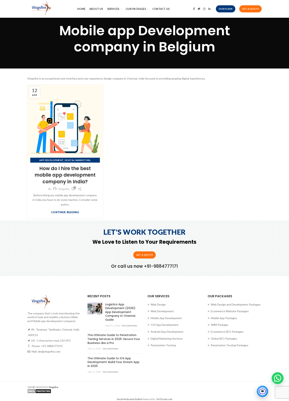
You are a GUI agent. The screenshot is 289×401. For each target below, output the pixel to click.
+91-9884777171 (161, 266)
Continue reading (65, 212)
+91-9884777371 (52, 346)
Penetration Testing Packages (229, 345)
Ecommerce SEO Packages (227, 331)
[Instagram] (204, 8)
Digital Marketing (77, 160)
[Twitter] (199, 8)
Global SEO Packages (224, 338)
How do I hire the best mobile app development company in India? (65, 175)
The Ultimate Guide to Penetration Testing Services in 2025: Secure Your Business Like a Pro (113, 339)
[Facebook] (194, 8)
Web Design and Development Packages (236, 304)
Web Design (158, 304)
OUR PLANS (226, 8)
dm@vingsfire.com (49, 351)
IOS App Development (165, 324)
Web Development (162, 311)
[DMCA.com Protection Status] (84, 391)
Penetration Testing (163, 345)
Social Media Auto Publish (130, 399)
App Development (51, 160)
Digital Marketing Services (167, 338)
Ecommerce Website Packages (230, 311)
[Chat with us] (262, 391)
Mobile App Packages (224, 318)
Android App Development (167, 331)
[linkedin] (209, 8)
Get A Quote (250, 8)
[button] (277, 378)
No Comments (129, 325)
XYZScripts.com (164, 399)
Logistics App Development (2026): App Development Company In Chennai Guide (120, 312)
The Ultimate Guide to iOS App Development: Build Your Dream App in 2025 (113, 362)
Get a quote (144, 254)
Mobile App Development (166, 318)
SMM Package (219, 324)
